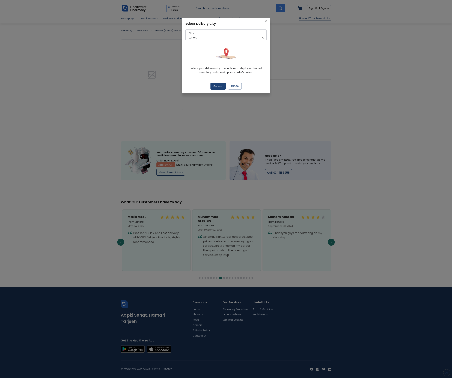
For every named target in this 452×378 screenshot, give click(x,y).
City (191, 33)
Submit (218, 86)
